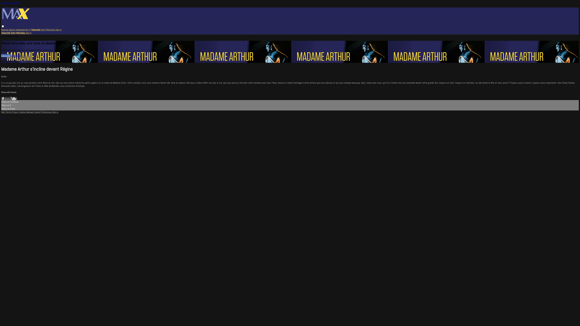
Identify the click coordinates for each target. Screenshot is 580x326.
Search (12, 29)
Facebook (5, 98)
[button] (3, 26)
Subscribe (6, 55)
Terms (9, 112)
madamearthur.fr (23, 29)
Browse (5, 29)
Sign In (28, 32)
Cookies (23, 112)
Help (3, 112)
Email (14, 98)
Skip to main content (10, 2)
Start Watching (48, 29)
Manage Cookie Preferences (39, 112)
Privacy (15, 112)
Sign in (58, 29)
